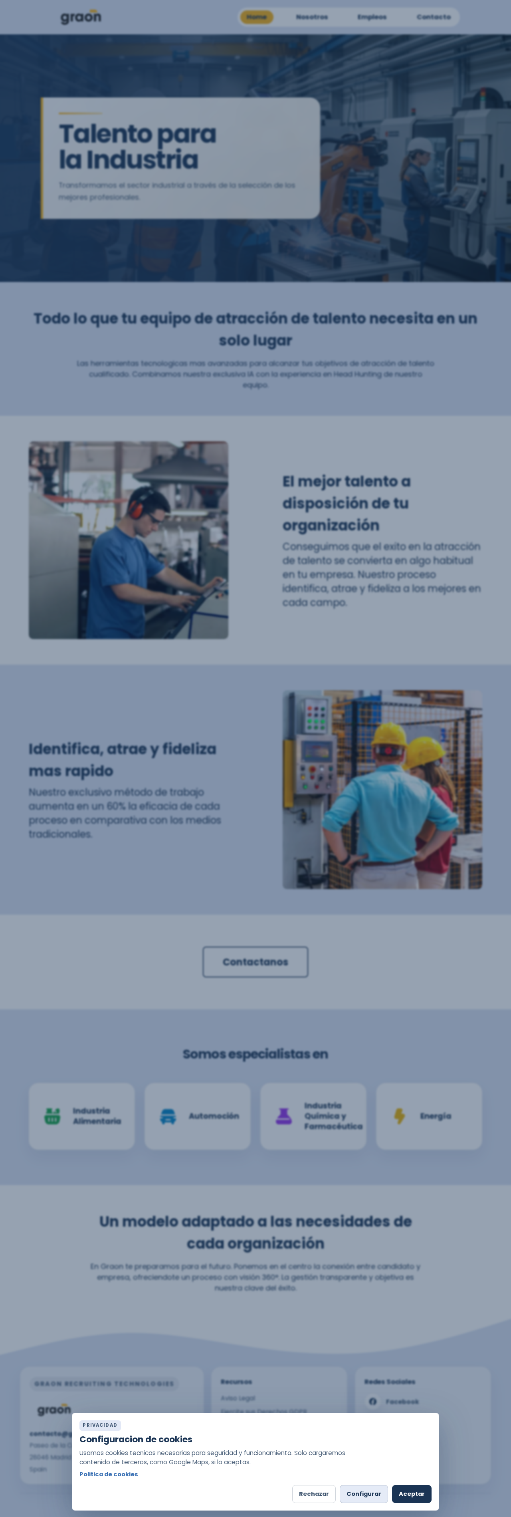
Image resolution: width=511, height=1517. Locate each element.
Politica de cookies (108, 1474)
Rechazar (314, 1494)
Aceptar (412, 1494)
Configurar (364, 1494)
